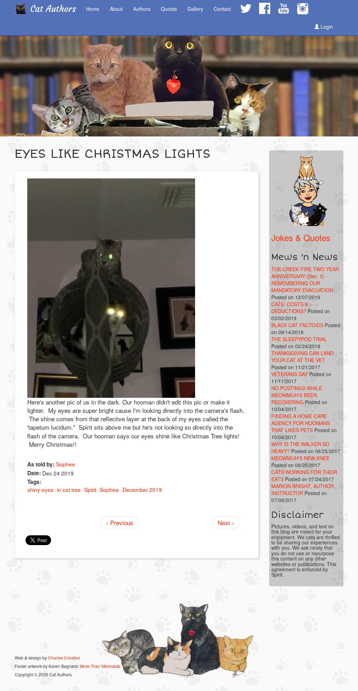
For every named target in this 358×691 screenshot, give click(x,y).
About (116, 8)
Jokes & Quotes (300, 237)
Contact (222, 8)
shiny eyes (40, 489)
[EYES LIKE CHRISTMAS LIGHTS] (136, 288)
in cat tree (69, 489)
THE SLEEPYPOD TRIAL (299, 339)
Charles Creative (64, 658)
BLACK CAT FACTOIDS (297, 325)
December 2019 (142, 489)
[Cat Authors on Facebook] (264, 8)
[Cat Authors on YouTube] (283, 8)
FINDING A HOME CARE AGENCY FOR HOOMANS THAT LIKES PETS (300, 423)
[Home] (23, 8)
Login (326, 26)
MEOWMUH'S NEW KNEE (300, 457)
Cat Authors (53, 8)
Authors (141, 8)
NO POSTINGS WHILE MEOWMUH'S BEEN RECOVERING (296, 395)
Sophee (65, 464)
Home (92, 8)
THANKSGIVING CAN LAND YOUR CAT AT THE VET (302, 357)
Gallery (195, 8)
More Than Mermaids (100, 666)
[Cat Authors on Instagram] (303, 9)
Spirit (90, 489)
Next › (226, 522)
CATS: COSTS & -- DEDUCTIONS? (292, 308)
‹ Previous (119, 522)
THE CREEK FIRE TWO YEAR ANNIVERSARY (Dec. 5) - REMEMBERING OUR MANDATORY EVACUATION (305, 280)
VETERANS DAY (289, 374)
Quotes (169, 8)
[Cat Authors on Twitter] (245, 8)
